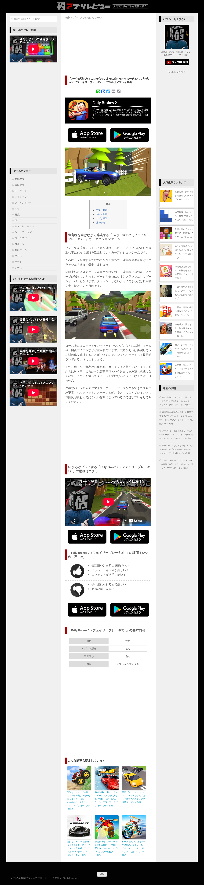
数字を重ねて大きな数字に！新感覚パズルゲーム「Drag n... (184, 233)
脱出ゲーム (21, 249)
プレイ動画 (101, 214)
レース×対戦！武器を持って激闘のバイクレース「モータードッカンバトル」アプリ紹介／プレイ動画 (134, 848)
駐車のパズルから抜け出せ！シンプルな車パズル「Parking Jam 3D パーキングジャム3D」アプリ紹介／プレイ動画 (176, 449)
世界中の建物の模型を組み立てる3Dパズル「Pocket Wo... (184, 311)
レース (98, 17)
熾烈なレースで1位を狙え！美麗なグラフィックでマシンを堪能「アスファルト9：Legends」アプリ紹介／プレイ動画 (78, 848)
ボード (18, 261)
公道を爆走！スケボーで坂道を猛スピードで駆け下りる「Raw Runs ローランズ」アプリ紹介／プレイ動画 (106, 848)
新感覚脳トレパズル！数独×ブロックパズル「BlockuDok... (184, 216)
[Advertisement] (108, 49)
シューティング (23, 232)
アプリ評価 (101, 218)
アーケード (21, 190)
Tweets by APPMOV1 (177, 72)
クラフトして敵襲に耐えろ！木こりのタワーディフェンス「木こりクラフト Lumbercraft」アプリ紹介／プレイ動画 (176, 435)
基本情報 (100, 222)
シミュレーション (24, 226)
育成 (17, 214)
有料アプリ (21, 185)
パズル (18, 255)
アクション (86, 17)
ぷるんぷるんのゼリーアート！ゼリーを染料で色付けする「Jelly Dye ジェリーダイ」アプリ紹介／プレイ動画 (176, 464)
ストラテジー (22, 238)
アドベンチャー (23, 202)
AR (16, 220)
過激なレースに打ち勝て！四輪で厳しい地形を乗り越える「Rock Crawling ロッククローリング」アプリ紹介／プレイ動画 (78, 800)
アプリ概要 (101, 210)
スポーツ (19, 244)
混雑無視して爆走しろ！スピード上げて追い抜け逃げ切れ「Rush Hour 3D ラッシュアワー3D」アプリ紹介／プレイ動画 (106, 799)
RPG (17, 208)
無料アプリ (71, 17)
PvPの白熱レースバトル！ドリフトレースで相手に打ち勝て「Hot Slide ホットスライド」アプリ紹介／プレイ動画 (176, 401)
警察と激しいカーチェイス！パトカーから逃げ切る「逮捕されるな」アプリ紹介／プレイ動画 (133, 797)
